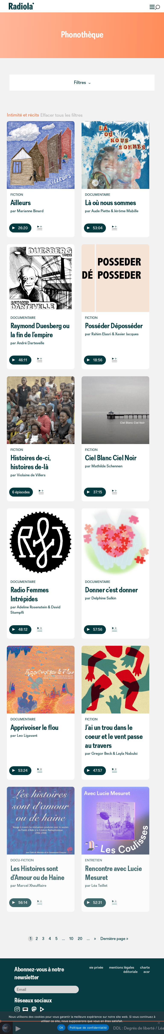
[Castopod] (25, 1008)
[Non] (159, 1023)
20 (80, 938)
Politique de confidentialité (88, 1027)
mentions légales (121, 967)
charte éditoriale (136, 969)
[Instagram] (17, 1008)
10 (71, 938)
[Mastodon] (34, 1009)
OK (61, 1027)
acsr (147, 971)
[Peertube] (42, 1008)
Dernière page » (114, 938)
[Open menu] (151, 6)
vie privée (96, 967)
